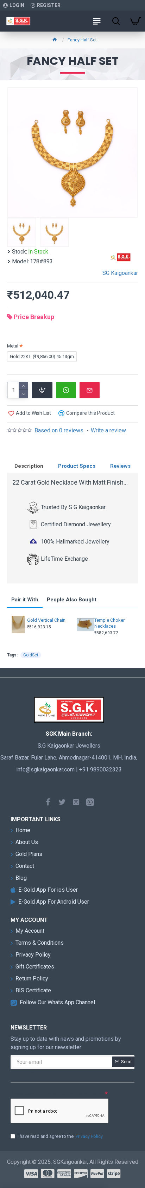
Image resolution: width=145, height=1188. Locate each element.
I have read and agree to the (60, 1136)
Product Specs (76, 466)
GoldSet (30, 655)
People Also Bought (71, 599)
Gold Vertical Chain (46, 620)
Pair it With (24, 599)
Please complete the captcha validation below (57, 1093)
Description (28, 466)
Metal (12, 346)
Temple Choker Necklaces (109, 623)
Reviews (120, 466)
